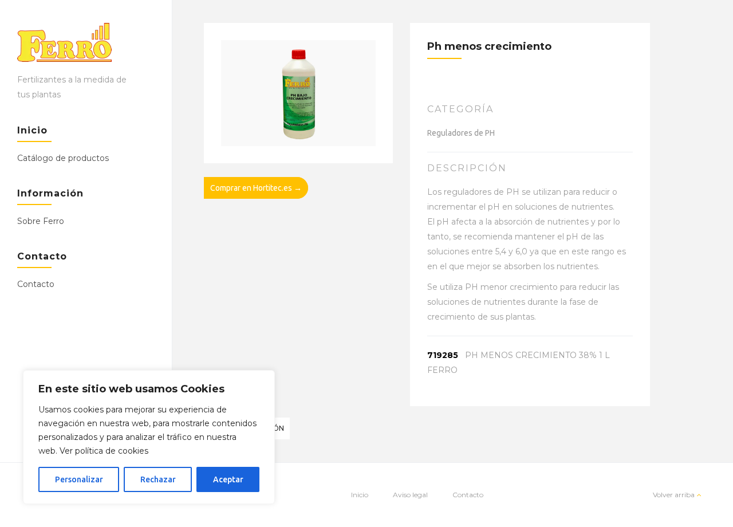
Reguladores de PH (461, 132)
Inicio (359, 494)
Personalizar (79, 479)
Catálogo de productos (63, 158)
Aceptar (228, 479)
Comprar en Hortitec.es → (256, 187)
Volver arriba (674, 494)
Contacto (35, 284)
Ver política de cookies (104, 451)
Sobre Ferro (40, 221)
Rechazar (158, 479)
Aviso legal (410, 494)
